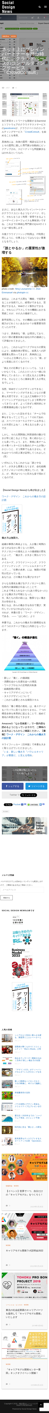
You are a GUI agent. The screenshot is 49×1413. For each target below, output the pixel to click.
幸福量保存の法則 (22, 1092)
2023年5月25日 (36, 1206)
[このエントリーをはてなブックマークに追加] (25, 804)
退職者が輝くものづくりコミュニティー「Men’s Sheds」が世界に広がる (28, 1048)
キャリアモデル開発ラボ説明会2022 (24, 1250)
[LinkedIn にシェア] (40, 804)
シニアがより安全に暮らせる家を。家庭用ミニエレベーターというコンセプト (28, 1036)
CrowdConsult (32, 132)
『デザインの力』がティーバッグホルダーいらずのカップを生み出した (28, 1071)
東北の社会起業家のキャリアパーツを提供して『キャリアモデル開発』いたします (24, 1313)
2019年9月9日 (37, 1325)
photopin (21, 292)
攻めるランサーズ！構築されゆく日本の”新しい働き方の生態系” (28, 1059)
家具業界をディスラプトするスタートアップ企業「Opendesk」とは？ (29, 1139)
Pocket (16, 804)
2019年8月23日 (37, 1385)
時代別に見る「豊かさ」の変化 (28, 1127)
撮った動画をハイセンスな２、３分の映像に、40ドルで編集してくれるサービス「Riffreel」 (28, 1082)
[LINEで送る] (33, 804)
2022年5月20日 (36, 1266)
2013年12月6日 (8, 41)
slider (6, 811)
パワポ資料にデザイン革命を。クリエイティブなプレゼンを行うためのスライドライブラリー (28, 1105)
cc (27, 292)
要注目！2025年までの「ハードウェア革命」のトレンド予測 (28, 1116)
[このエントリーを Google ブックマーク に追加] (22, 804)
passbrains (9, 128)
